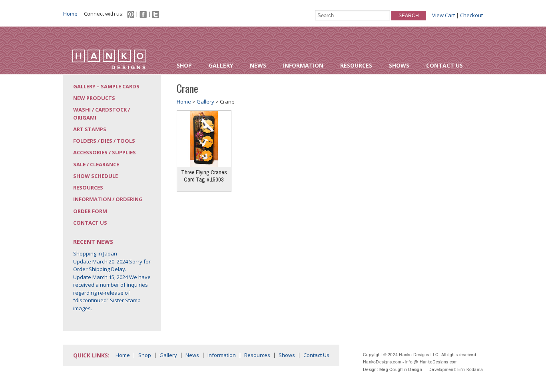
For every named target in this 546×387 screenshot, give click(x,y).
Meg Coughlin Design (400, 369)
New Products (94, 98)
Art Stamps (89, 129)
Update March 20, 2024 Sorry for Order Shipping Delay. (112, 265)
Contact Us (444, 65)
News (258, 65)
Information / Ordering (108, 199)
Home (70, 13)
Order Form (90, 211)
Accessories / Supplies (104, 152)
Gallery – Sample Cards (106, 86)
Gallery (221, 65)
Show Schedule (95, 176)
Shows (399, 65)
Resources (356, 65)
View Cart (443, 15)
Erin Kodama (470, 369)
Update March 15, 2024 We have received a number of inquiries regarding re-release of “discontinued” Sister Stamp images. (112, 292)
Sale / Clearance (96, 164)
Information (303, 65)
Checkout (471, 15)
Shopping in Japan (95, 253)
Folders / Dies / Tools (104, 140)
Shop (184, 65)
